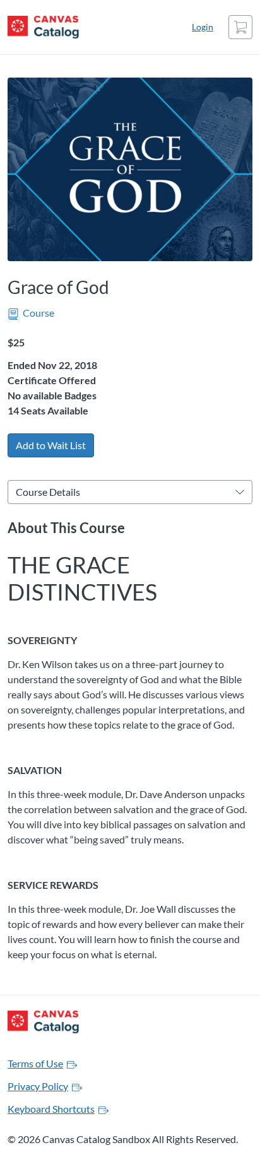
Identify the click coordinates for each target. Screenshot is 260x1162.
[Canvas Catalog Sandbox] (43, 27)
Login (202, 26)
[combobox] (121, 492)
